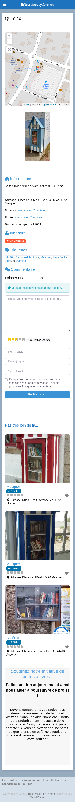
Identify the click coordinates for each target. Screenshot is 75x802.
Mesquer (46, 257)
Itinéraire (18, 233)
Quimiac (21, 260)
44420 (9, 257)
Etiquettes (18, 250)
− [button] (9, 41)
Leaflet (26, 104)
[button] (10, 136)
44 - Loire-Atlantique (26, 257)
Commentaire (23, 269)
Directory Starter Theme (40, 793)
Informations (21, 178)
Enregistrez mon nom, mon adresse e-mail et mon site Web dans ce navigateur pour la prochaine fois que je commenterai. (36, 383)
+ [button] (9, 35)
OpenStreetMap (50, 104)
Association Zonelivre (31, 210)
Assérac (12, 638)
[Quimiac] (37, 67)
